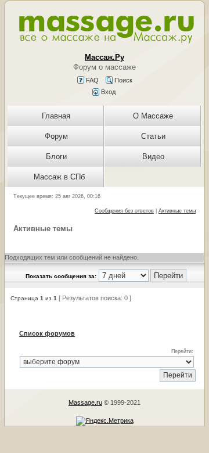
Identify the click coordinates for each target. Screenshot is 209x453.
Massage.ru (85, 402)
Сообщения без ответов (124, 211)
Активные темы (177, 211)
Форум (56, 136)
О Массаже (153, 116)
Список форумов (47, 333)
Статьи (153, 136)
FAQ (91, 80)
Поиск (122, 80)
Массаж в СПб (59, 176)
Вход (107, 91)
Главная (56, 116)
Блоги (56, 156)
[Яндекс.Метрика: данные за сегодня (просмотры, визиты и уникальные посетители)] (105, 421)
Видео (153, 156)
